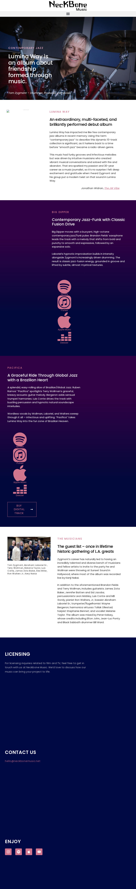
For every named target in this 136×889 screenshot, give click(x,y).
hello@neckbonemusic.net (22, 761)
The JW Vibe (111, 188)
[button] (68, 14)
